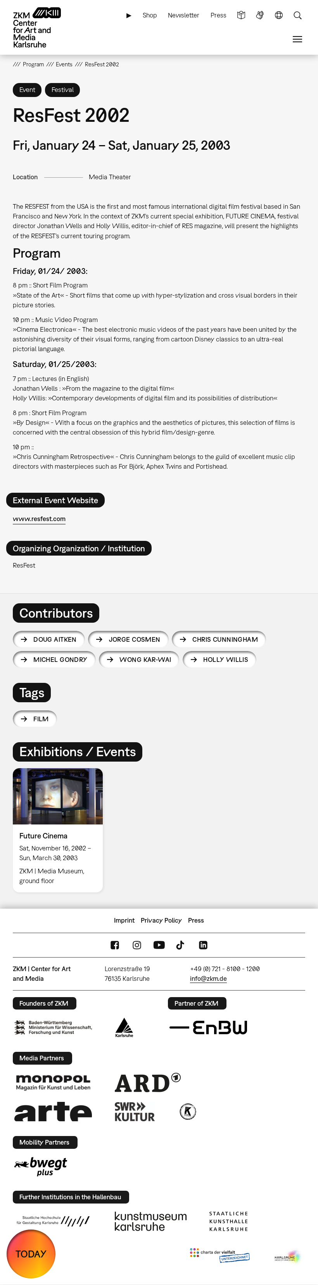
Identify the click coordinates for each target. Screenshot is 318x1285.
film (41, 719)
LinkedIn (203, 945)
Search (297, 15)
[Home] (44, 27)
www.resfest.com (39, 519)
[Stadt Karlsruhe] (124, 1027)
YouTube (159, 945)
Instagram (137, 945)
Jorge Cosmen (135, 639)
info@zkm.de (208, 978)
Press (218, 15)
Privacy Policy (161, 920)
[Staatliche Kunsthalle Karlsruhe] (228, 1221)
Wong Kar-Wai (145, 659)
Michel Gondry (60, 659)
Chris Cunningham (225, 639)
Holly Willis (225, 659)
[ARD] (148, 1082)
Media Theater (110, 177)
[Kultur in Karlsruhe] (187, 1111)
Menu (297, 39)
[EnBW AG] (208, 1028)
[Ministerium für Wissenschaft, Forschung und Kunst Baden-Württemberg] (53, 1027)
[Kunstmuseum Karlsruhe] (151, 1221)
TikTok (181, 945)
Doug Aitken (55, 639)
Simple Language (241, 15)
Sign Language (260, 15)
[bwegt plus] (40, 1166)
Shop (150, 15)
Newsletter (183, 15)
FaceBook (115, 945)
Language (279, 15)
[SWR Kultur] (135, 1111)
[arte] (53, 1111)
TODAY (31, 1253)
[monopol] (53, 1082)
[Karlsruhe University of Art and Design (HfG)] (53, 1221)
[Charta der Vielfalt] (219, 1257)
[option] (61, 830)
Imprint (124, 920)
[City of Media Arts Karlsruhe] (288, 1257)
